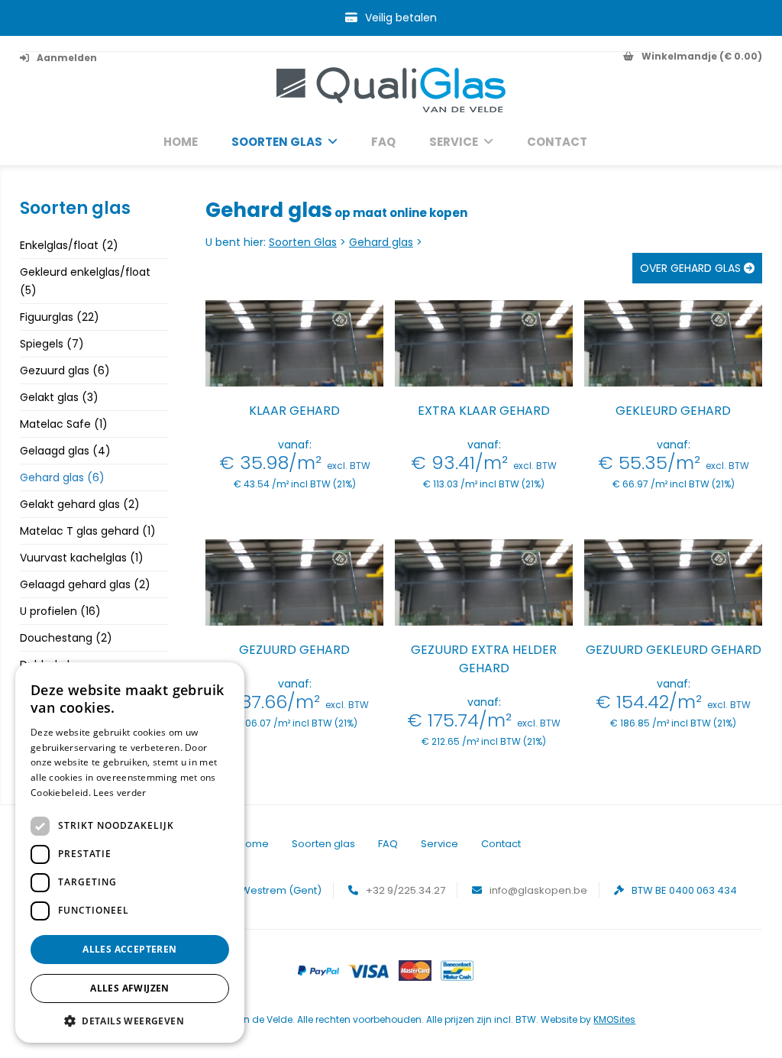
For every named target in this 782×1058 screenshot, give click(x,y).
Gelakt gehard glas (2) (80, 504)
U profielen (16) (60, 611)
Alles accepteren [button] (129, 949)
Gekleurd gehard (673, 410)
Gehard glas (381, 242)
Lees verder (119, 792)
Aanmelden (67, 57)
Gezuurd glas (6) (65, 370)
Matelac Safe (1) (64, 424)
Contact (557, 142)
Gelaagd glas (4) (65, 450)
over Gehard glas (692, 268)
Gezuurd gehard (294, 649)
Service (453, 142)
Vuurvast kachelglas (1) (82, 557)
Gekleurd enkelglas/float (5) (85, 281)
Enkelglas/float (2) (69, 245)
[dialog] (129, 852)
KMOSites (614, 1019)
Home (180, 142)
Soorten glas (276, 142)
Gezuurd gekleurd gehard (673, 649)
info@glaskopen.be (538, 890)
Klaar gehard (294, 410)
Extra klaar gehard (484, 410)
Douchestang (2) (66, 637)
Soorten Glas (303, 242)
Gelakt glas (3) (59, 397)
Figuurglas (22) (59, 317)
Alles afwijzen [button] (130, 988)
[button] (130, 1020)
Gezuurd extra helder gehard (484, 659)
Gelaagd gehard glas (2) (85, 584)
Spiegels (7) (52, 343)
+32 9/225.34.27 (405, 890)
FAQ (383, 142)
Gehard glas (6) (62, 477)
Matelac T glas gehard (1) (88, 531)
